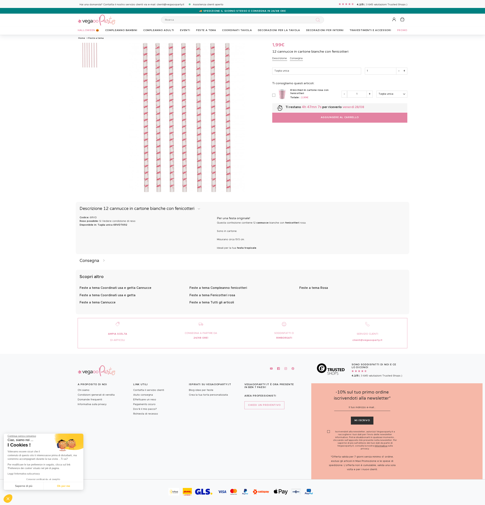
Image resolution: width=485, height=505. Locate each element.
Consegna (296, 58)
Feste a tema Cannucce (98, 302)
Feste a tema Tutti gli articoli (211, 302)
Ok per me (63, 485)
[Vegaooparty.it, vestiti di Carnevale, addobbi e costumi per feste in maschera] (97, 18)
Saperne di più (23, 485)
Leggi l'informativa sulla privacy (24, 473)
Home (82, 38)
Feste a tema (96, 38)
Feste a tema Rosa (313, 287)
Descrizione (279, 58)
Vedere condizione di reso (118, 221)
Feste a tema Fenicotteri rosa (212, 295)
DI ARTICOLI (117, 340)
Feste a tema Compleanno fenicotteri (218, 287)
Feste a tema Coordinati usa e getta (107, 295)
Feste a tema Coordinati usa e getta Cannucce (115, 287)
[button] (8, 498)
